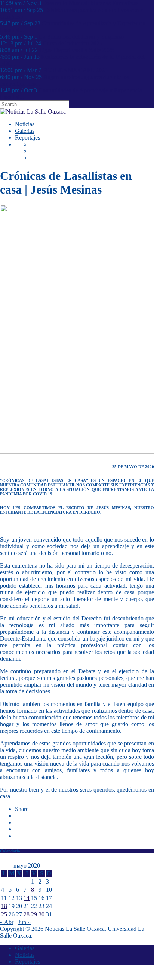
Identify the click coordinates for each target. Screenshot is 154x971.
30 (41, 914)
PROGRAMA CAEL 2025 (75, 70)
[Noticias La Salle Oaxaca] (33, 111)
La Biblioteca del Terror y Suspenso (81, 36)
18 (4, 906)
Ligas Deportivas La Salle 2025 (76, 50)
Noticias (24, 124)
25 (4, 914)
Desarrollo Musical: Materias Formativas (90, 3)
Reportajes (27, 137)
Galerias (24, 131)
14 (27, 898)
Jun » (24, 922)
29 (34, 914)
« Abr (6, 922)
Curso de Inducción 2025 (72, 43)
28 (27, 914)
